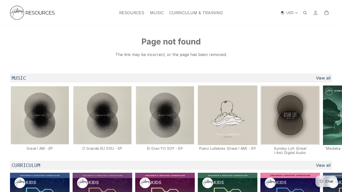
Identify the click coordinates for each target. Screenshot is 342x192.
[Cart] (326, 12)
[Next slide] (326, 120)
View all (323, 78)
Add (128, 137)
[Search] (304, 12)
